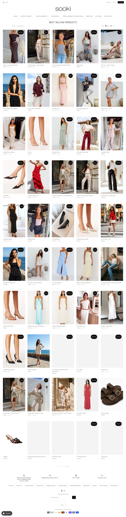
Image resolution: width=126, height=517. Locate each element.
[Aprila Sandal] (112, 394)
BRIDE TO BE (89, 16)
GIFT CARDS (98, 16)
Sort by (13, 26)
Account (108, 2)
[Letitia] (38, 133)
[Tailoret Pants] (112, 133)
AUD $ (114, 2)
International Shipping (75, 485)
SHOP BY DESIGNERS (41, 16)
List (113, 26)
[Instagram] (64, 490)
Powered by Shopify (68, 509)
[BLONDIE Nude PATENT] (87, 220)
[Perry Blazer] (38, 220)
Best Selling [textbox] (20, 26)
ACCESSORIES (55, 16)
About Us (11, 485)
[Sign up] (74, 497)
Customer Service (29, 485)
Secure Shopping (62, 485)
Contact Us (19, 485)
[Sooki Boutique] (63, 9)
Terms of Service (104, 485)
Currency (94, 485)
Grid (108, 26)
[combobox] (23, 26)
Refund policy (114, 485)
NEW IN (16, 16)
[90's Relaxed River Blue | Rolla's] (38, 438)
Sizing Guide (86, 485)
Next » (67, 466)
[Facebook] (61, 490)
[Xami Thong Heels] (14, 307)
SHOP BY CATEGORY (26, 16)
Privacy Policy (40, 485)
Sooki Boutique (61, 509)
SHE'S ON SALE (108, 16)
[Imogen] (14, 438)
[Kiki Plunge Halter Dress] (14, 90)
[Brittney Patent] (63, 438)
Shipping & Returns (51, 485)
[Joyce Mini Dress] (38, 351)
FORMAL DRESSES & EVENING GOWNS (73, 16)
